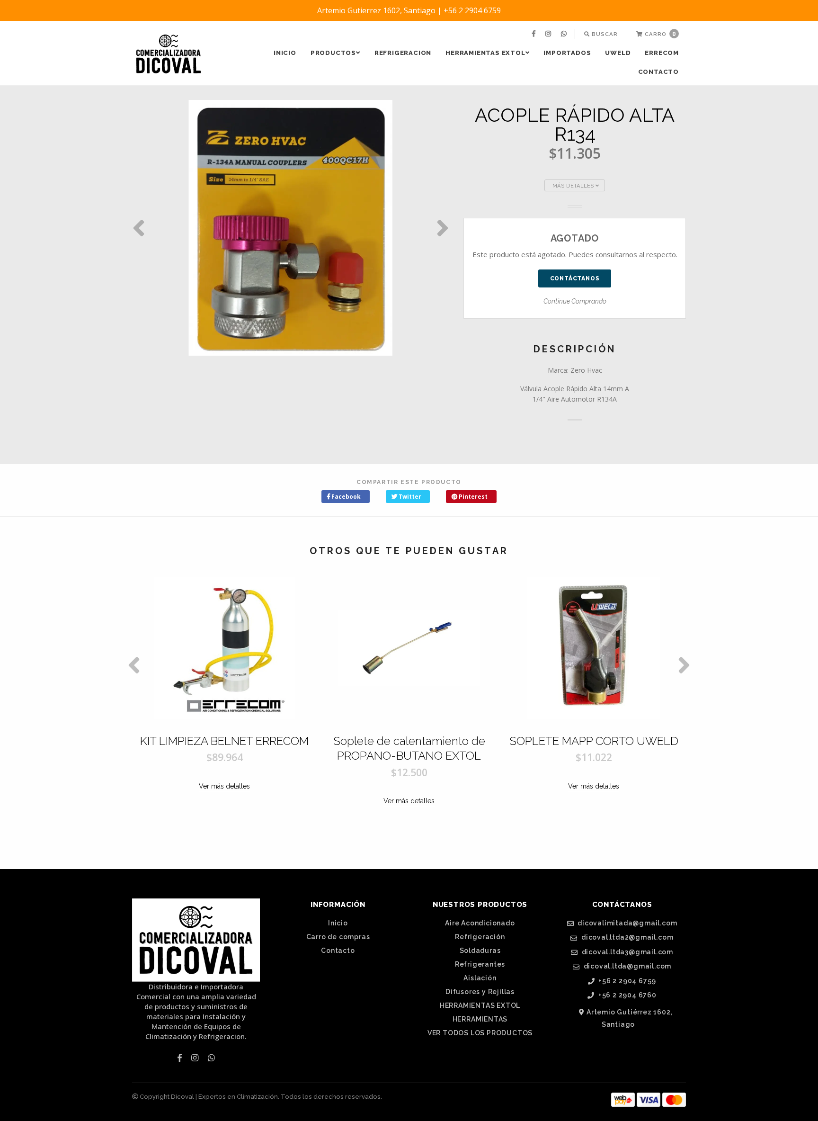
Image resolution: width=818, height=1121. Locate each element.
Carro (659, 34)
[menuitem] (535, 34)
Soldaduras (480, 950)
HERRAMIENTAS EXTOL (485, 52)
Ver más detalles (224, 786)
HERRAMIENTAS (480, 1019)
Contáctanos (575, 278)
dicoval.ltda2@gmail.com (626, 937)
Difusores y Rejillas (480, 991)
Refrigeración (480, 936)
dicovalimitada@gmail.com (626, 923)
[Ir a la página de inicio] (168, 54)
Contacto (658, 71)
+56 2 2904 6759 (627, 981)
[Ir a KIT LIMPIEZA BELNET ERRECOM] (224, 648)
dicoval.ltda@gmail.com (626, 966)
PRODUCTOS (333, 52)
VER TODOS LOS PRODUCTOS (480, 1033)
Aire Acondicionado (480, 923)
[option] (290, 228)
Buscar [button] (604, 34)
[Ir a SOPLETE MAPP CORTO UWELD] (594, 648)
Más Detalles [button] (574, 185)
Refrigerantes (480, 964)
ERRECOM (662, 52)
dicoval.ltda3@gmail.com (626, 952)
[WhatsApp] (565, 34)
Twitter (409, 497)
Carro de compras (338, 936)
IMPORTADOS (567, 52)
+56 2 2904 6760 (626, 995)
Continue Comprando (574, 301)
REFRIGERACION (402, 52)
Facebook (345, 497)
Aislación (479, 978)
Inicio (285, 52)
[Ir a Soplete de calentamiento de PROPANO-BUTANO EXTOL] (409, 648)
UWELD (618, 52)
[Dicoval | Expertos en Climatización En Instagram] (549, 34)
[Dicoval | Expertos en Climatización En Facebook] (535, 34)
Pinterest (472, 497)
